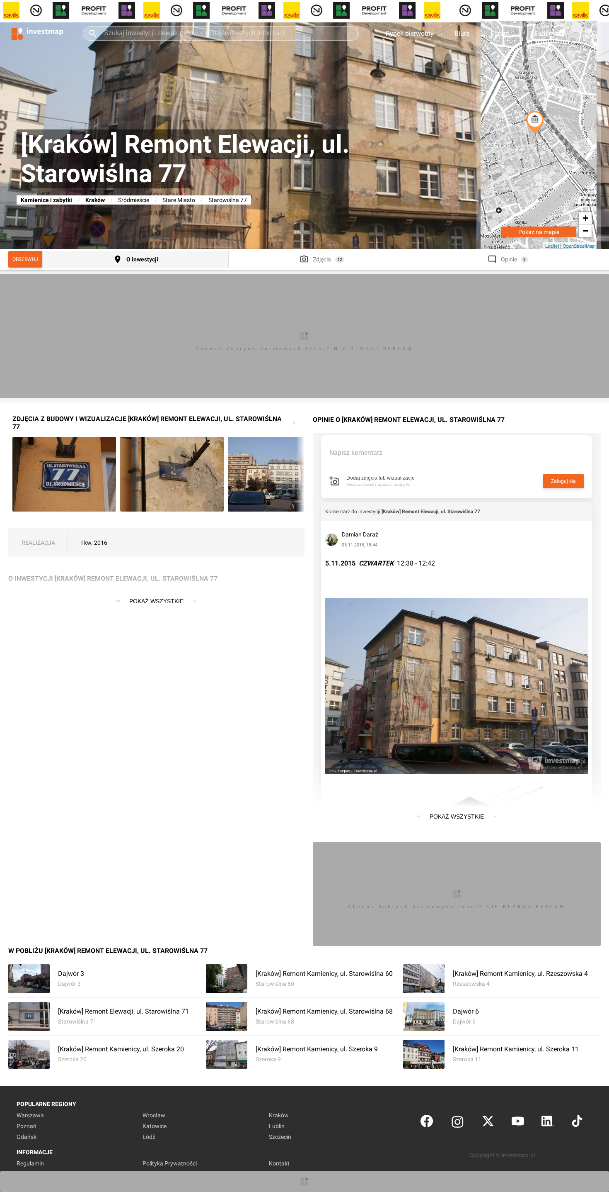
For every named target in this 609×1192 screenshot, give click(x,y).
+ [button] (585, 218)
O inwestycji (142, 259)
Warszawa (30, 1115)
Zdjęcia (322, 259)
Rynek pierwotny (410, 33)
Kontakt (279, 1163)
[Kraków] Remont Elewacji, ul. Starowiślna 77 (431, 511)
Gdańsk (26, 1136)
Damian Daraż (360, 534)
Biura (462, 33)
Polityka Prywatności (170, 1163)
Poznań (26, 1126)
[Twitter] (488, 1123)
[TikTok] (577, 1123)
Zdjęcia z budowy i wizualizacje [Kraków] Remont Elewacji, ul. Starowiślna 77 (147, 423)
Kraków (95, 200)
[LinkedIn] (547, 1123)
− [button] (585, 231)
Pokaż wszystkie (156, 601)
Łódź (149, 1136)
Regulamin (30, 1163)
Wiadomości (548, 33)
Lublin (277, 1126)
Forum (500, 33)
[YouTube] (518, 1123)
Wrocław (154, 1115)
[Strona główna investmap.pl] (37, 33)
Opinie (509, 259)
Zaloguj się (563, 481)
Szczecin (280, 1136)
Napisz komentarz (355, 452)
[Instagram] (457, 1123)
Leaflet (552, 245)
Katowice (155, 1126)
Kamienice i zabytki (46, 200)
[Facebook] (426, 1123)
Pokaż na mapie (538, 232)
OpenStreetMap (578, 245)
